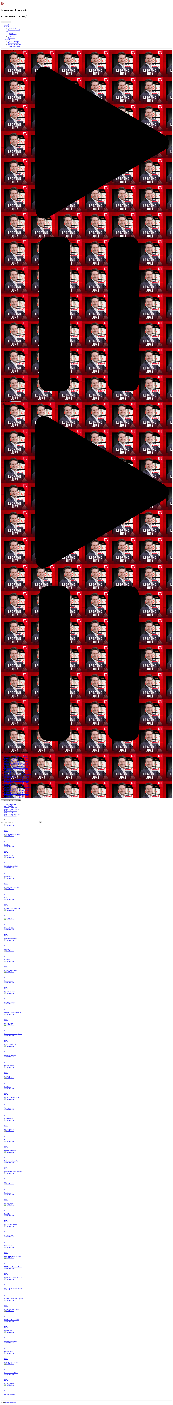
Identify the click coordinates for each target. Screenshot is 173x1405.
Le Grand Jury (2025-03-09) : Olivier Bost (16, 784)
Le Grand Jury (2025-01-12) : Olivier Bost (16, 797)
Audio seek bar (5, 401)
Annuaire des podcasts (14, 44)
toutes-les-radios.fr (10, 1402)
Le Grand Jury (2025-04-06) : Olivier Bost (16, 779)
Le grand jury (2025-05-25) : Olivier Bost (16, 768)
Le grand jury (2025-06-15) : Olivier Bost (16, 764)
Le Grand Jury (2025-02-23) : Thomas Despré (17, 787)
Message (3, 819)
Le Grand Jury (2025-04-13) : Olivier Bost (16, 777)
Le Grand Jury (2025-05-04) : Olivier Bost (16, 773)
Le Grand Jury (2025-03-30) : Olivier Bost (16, 781)
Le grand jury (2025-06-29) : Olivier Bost (16, 760)
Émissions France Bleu (10, 807)
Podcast (6, 26)
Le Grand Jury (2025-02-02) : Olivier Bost (16, 792)
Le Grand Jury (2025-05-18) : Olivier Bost (16, 769)
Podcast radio (12, 28)
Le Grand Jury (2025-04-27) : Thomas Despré (17, 774)
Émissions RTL (8, 812)
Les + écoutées (8, 806)
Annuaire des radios (13, 41)
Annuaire (7, 39)
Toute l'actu (7, 31)
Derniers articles (12, 34)
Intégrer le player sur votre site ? (11, 800)
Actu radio (11, 36)
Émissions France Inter (10, 811)
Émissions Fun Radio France (12, 814)
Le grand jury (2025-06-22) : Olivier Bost (16, 763)
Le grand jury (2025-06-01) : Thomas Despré (17, 766)
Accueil (6, 25)
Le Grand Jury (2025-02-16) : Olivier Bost (16, 789)
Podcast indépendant (14, 30)
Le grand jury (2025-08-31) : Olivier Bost (16, 756)
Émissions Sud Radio (10, 816)
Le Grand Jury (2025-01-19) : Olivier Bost (16, 795)
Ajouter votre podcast (14, 46)
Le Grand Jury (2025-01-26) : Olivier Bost (16, 794)
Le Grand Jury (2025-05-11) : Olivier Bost (16, 771)
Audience (10, 33)
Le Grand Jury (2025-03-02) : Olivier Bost (16, 786)
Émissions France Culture (11, 809)
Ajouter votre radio (13, 43)
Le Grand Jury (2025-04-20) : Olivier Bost (16, 776)
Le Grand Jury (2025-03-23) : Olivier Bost (16, 782)
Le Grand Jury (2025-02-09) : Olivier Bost (16, 790)
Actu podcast (11, 38)
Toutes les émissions (10, 804)
